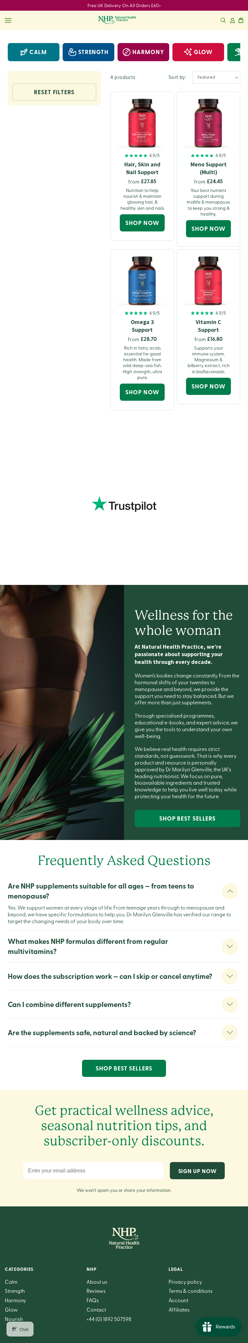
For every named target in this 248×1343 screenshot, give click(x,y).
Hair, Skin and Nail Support (142, 168)
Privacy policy (185, 1281)
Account (178, 1300)
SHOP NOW (142, 222)
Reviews (96, 1290)
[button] (223, 20)
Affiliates (179, 1309)
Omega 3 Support (142, 325)
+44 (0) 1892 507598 (109, 1318)
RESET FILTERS (54, 92)
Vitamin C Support (208, 325)
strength (93, 52)
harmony (148, 52)
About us (97, 1281)
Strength (15, 1290)
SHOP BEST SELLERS (187, 818)
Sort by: (177, 77)
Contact (96, 1309)
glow (203, 52)
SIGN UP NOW (197, 1171)
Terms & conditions (190, 1290)
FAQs (93, 1300)
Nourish (14, 1318)
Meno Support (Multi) (209, 168)
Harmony (15, 1300)
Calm (38, 52)
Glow (11, 1309)
